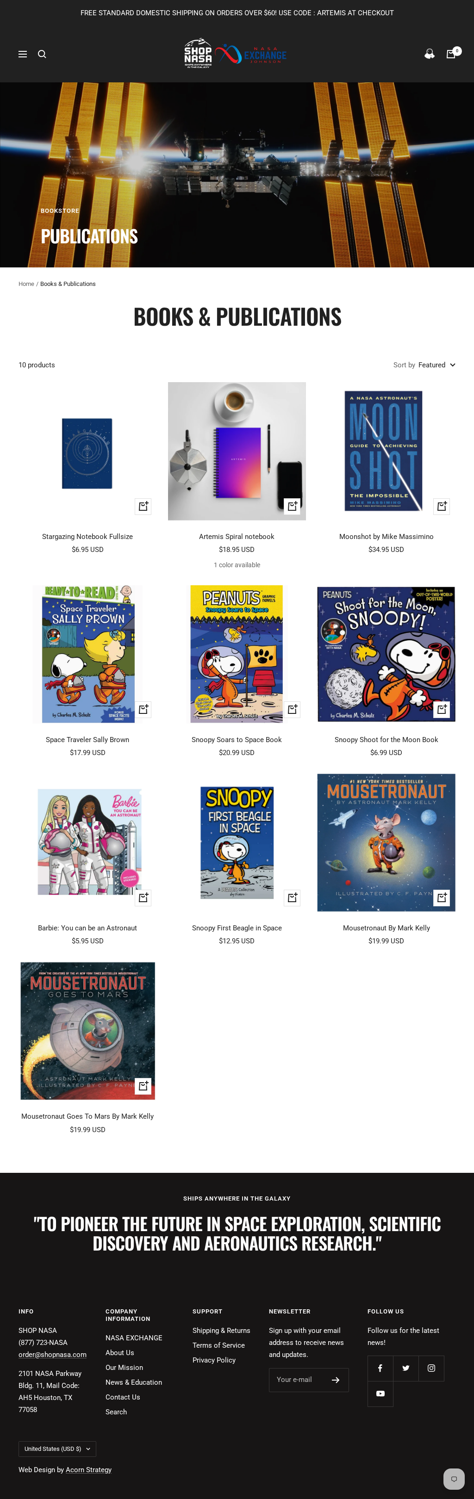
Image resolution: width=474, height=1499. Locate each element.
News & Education (134, 1382)
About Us (120, 1353)
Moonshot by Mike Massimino (386, 537)
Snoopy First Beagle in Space (237, 928)
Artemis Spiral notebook (236, 537)
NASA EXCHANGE (134, 1338)
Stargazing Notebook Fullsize (87, 537)
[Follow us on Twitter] (405, 1368)
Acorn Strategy (89, 1470)
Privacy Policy (214, 1360)
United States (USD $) (53, 1448)
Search (116, 1412)
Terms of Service (219, 1345)
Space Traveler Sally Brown (87, 740)
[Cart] (450, 54)
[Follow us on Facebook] (380, 1368)
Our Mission (124, 1367)
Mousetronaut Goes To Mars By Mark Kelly (87, 1116)
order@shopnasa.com (53, 1354)
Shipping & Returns (221, 1330)
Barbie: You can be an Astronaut (87, 928)
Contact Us (123, 1397)
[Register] (336, 1380)
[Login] (429, 54)
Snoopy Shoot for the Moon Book (386, 740)
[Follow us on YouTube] (380, 1393)
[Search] (42, 54)
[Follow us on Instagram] (431, 1368)
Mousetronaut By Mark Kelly (386, 928)
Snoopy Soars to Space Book (237, 740)
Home (26, 283)
